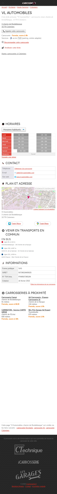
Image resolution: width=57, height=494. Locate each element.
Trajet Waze (16, 224)
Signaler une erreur (9, 157)
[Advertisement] (28, 88)
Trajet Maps (44, 224)
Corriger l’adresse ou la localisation (44, 209)
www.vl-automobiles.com (24, 177)
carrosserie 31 (39, 428)
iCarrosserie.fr (31, 484)
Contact (28, 486)
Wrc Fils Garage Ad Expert (39, 310)
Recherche (54, 3)
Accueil (3, 3)
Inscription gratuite (38, 486)
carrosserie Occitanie (25, 428)
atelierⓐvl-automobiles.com (25, 173)
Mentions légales (18, 486)
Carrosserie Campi (9, 297)
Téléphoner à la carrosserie (23, 168)
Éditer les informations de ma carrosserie (43, 284)
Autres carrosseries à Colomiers (14, 54)
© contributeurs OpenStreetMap (45, 188)
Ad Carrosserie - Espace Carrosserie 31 (38, 298)
